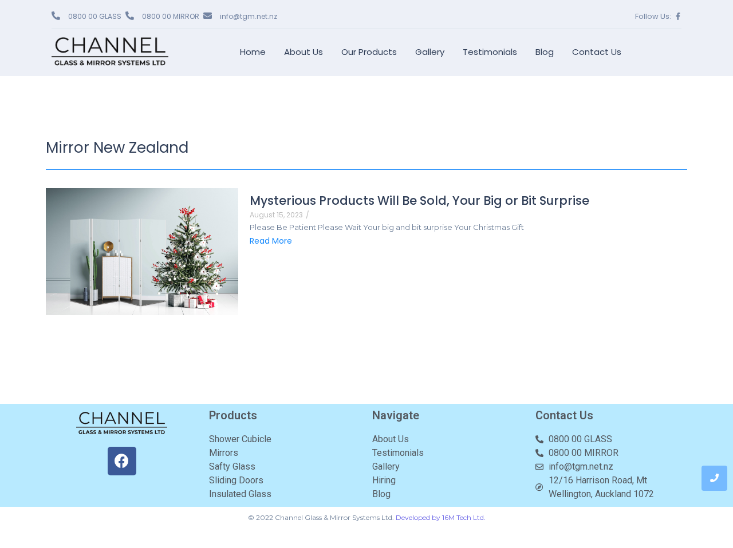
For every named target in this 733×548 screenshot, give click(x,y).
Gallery (429, 52)
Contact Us (596, 52)
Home (253, 52)
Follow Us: (653, 16)
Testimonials (490, 52)
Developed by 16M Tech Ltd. (441, 517)
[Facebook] (122, 461)
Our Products (369, 52)
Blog (544, 52)
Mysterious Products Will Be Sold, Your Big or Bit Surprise (419, 200)
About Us (303, 52)
